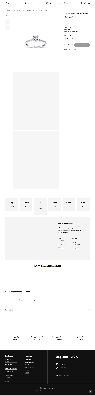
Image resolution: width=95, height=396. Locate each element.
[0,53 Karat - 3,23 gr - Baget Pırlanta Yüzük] (37, 323)
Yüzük (13, 10)
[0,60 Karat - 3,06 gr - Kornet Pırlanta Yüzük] (81, 323)
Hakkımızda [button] (28, 359)
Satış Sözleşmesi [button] (29, 367)
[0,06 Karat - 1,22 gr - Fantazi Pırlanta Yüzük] (59, 323)
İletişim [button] (27, 372)
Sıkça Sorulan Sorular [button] (30, 365)
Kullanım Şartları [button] (29, 362)
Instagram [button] (58, 375)
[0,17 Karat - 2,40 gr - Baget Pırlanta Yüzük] (15, 323)
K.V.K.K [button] (27, 370)
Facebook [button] (66, 375)
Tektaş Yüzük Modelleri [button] (8, 360)
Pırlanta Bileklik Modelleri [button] (9, 376)
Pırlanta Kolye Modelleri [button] (9, 372)
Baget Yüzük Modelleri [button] (8, 365)
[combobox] (69, 38)
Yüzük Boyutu (67, 35)
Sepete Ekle (82, 44)
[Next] (86, 326)
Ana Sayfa (7, 10)
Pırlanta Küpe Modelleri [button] (9, 381)
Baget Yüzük (20, 10)
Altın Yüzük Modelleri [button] (11, 368)
